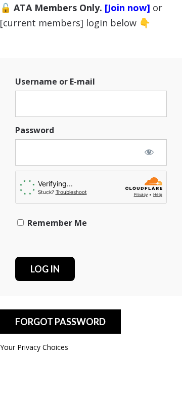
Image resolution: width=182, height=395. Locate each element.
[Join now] (127, 8)
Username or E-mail (55, 81)
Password (34, 130)
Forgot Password (60, 321)
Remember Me (56, 222)
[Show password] (149, 152)
